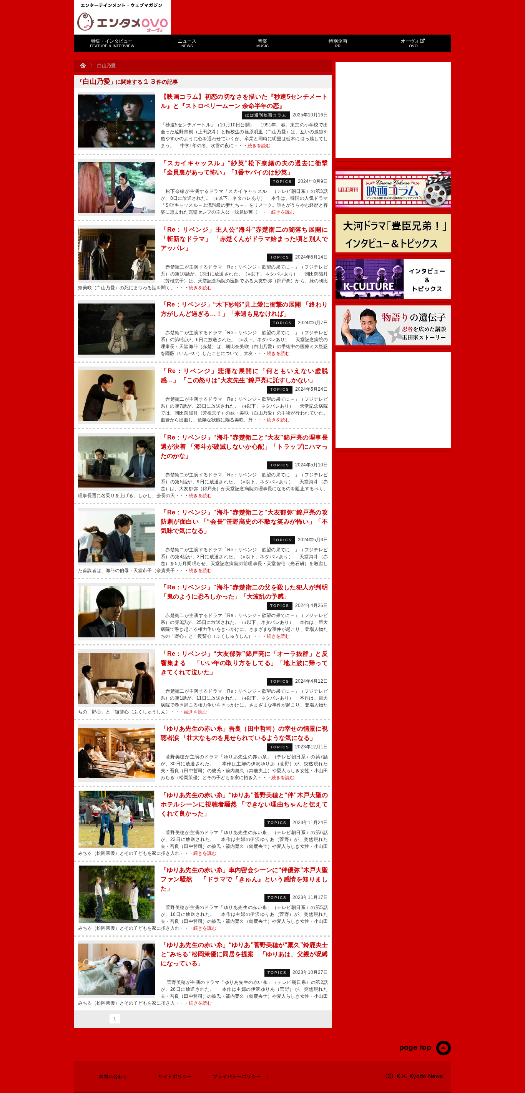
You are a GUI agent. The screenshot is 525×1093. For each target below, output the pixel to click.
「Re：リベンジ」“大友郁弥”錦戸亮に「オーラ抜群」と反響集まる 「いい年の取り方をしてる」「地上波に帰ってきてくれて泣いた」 (244, 662)
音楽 (262, 43)
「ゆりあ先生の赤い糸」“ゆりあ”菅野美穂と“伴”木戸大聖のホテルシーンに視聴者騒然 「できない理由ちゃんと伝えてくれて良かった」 (244, 804)
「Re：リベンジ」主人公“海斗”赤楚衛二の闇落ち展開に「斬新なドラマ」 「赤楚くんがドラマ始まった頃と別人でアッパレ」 (244, 238)
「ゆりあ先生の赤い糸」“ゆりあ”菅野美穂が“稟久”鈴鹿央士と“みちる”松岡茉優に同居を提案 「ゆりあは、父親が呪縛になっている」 (244, 954)
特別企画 (338, 43)
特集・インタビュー (112, 43)
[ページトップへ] (425, 1054)
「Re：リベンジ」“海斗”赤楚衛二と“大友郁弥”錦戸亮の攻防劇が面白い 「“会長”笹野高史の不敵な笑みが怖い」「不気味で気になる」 (244, 521)
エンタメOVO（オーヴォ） (122, 22)
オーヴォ (410, 43)
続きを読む (259, 145)
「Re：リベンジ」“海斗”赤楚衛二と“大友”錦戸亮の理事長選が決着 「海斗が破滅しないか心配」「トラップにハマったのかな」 (244, 446)
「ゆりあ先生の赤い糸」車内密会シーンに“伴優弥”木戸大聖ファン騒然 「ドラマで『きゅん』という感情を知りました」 (244, 879)
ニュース (187, 43)
